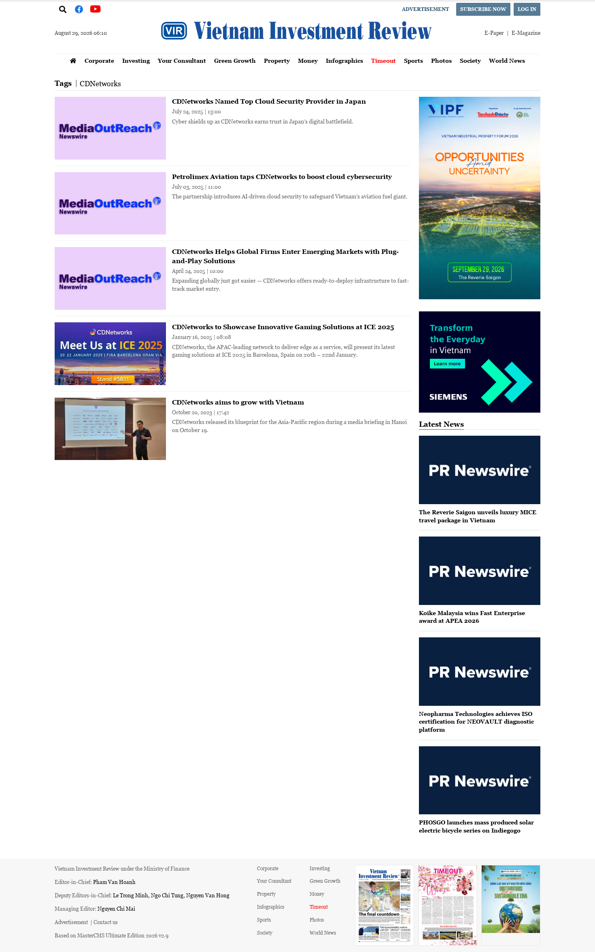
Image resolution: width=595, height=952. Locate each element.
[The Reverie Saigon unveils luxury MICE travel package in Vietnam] (479, 470)
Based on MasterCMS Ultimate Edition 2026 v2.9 (111, 935)
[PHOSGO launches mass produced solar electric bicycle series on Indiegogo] (479, 780)
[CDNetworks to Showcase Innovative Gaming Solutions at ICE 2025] (110, 353)
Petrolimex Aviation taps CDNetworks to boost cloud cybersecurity (282, 176)
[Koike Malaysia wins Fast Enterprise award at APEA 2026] (479, 571)
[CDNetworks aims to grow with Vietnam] (110, 429)
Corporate (99, 60)
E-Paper (494, 32)
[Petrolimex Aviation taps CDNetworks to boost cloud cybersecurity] (110, 203)
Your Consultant (182, 60)
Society (470, 60)
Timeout (383, 60)
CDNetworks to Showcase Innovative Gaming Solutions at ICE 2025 (283, 326)
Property (277, 60)
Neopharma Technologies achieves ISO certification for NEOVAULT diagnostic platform (476, 721)
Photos (441, 60)
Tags (63, 83)
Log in (527, 9)
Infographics (344, 60)
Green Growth (235, 60)
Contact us (106, 922)
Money (308, 60)
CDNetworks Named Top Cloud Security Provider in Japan (269, 101)
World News (507, 60)
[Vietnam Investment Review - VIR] (297, 51)
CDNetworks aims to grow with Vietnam (238, 402)
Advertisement (425, 9)
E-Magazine (526, 32)
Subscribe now (483, 9)
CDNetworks (100, 83)
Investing (136, 60)
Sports (413, 60)
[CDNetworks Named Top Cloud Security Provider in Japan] (110, 128)
